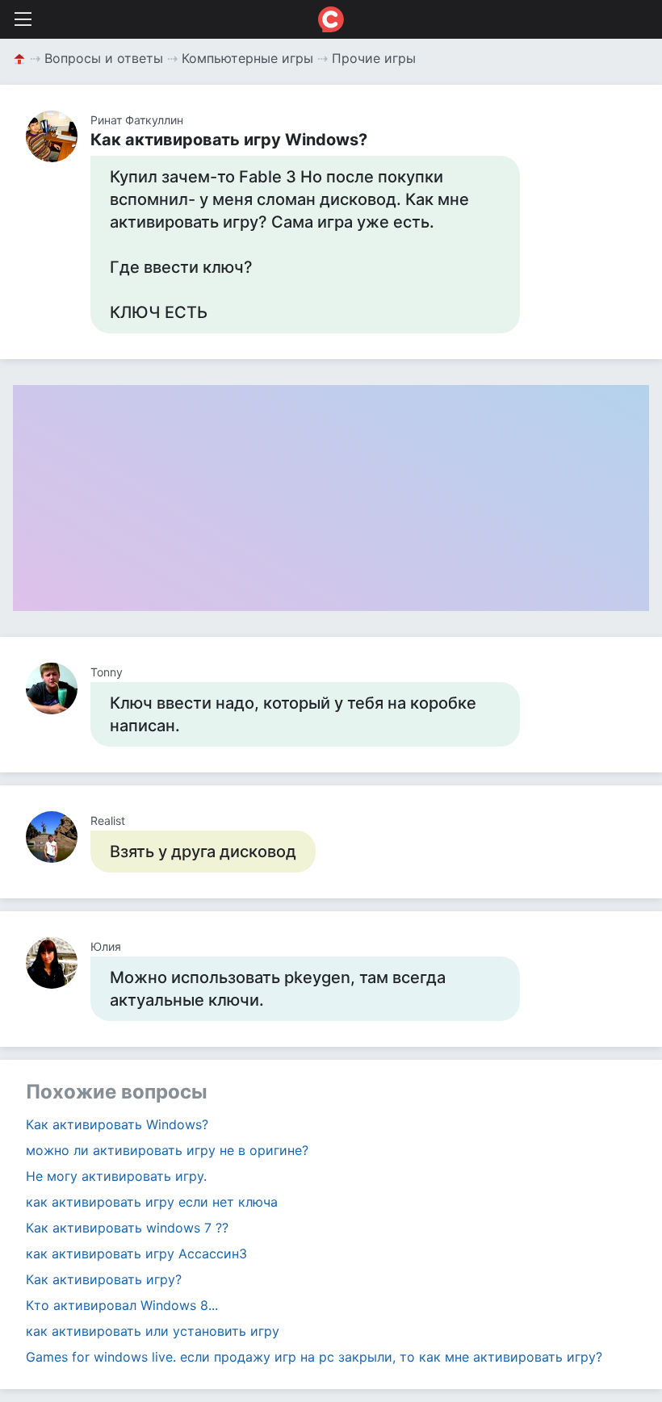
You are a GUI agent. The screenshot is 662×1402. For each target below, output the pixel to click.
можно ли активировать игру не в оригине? (167, 1150)
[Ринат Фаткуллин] (58, 136)
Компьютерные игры (247, 58)
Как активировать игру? (104, 1279)
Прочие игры (374, 58)
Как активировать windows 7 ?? (127, 1228)
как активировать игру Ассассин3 (136, 1253)
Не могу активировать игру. (116, 1176)
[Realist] (58, 837)
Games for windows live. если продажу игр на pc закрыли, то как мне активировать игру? (314, 1357)
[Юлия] (58, 963)
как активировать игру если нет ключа (152, 1202)
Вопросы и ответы (103, 58)
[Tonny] (58, 688)
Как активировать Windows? (117, 1124)
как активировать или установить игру (152, 1331)
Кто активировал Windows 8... (122, 1305)
